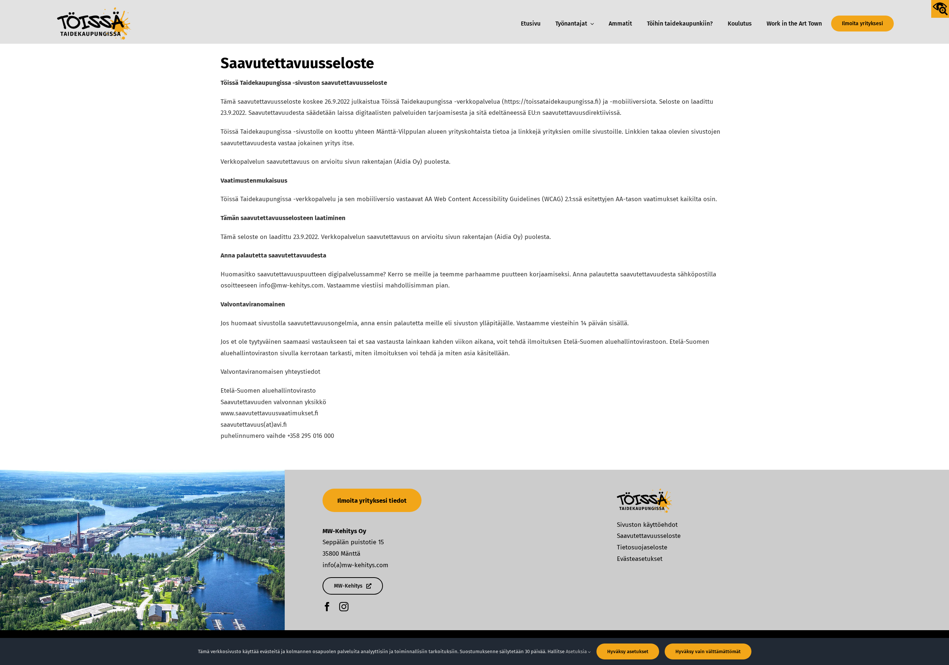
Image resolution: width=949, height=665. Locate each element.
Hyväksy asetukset (627, 651)
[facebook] (327, 606)
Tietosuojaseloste (642, 547)
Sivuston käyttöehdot (647, 525)
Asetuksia (577, 651)
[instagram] (343, 606)
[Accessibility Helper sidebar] (940, 9)
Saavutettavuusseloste (649, 536)
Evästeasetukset (639, 559)
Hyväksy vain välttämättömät (708, 651)
